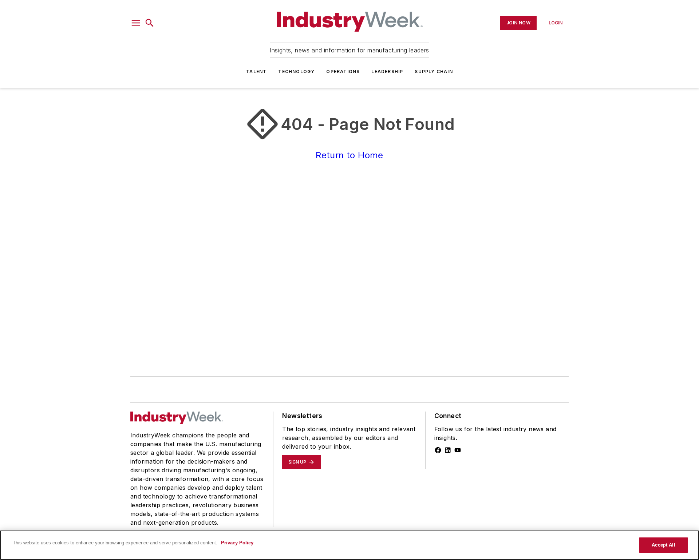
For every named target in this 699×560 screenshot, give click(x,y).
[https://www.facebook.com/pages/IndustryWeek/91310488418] (438, 450)
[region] (349, 545)
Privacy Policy (237, 542)
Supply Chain (434, 71)
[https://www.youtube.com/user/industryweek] (457, 450)
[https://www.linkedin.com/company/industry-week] (447, 450)
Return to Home (349, 155)
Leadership (387, 71)
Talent (256, 71)
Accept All (663, 545)
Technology (296, 71)
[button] (135, 22)
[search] (149, 22)
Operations (343, 71)
